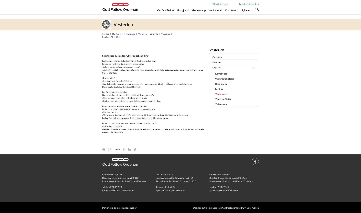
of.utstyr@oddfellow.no (173, 190)
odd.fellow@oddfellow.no (121, 190)
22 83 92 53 (223, 186)
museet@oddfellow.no (227, 190)
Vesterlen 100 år (223, 99)
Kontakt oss (231, 10)
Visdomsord (221, 94)
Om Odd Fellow (165, 10)
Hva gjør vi (183, 10)
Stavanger (130, 34)
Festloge (219, 89)
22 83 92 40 (116, 186)
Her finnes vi (215, 10)
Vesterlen (142, 34)
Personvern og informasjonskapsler (119, 207)
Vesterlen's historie (224, 78)
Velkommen (221, 104)
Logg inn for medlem (249, 4)
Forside (105, 34)
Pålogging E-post (220, 4)
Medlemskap (198, 10)
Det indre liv (221, 83)
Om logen (217, 57)
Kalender (216, 62)
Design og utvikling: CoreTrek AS (209, 207)
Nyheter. (245, 10)
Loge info (154, 34)
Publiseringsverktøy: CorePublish (242, 207)
